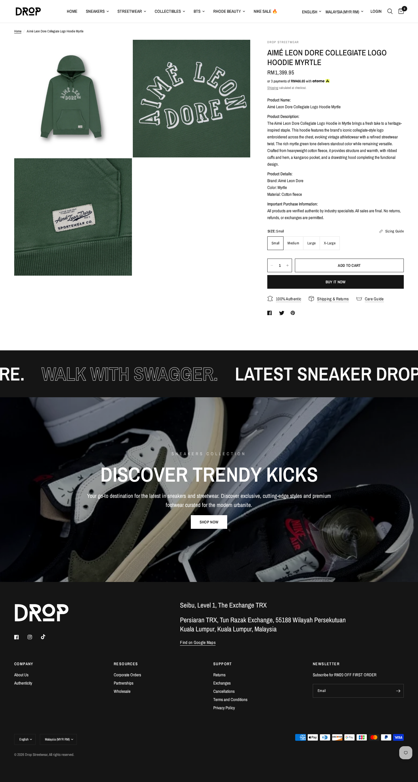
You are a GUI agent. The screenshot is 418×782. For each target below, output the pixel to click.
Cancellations (224, 691)
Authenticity (23, 683)
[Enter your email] (398, 691)
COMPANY (24, 664)
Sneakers (95, 11)
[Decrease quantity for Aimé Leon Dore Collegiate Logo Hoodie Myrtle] (272, 265)
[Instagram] (34, 637)
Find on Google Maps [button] (198, 642)
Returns (219, 675)
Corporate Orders (127, 675)
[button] (209, 522)
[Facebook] (20, 637)
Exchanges (222, 683)
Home (72, 11)
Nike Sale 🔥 (266, 11)
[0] (400, 11)
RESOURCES (126, 664)
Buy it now (336, 281)
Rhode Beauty (227, 11)
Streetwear (129, 11)
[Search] (390, 11)
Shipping (272, 88)
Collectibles (168, 11)
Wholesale (122, 691)
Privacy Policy (224, 708)
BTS (197, 11)
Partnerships (123, 683)
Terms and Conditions (230, 699)
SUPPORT (222, 664)
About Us (21, 675)
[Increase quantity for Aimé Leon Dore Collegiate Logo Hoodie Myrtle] (287, 265)
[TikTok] (47, 637)
